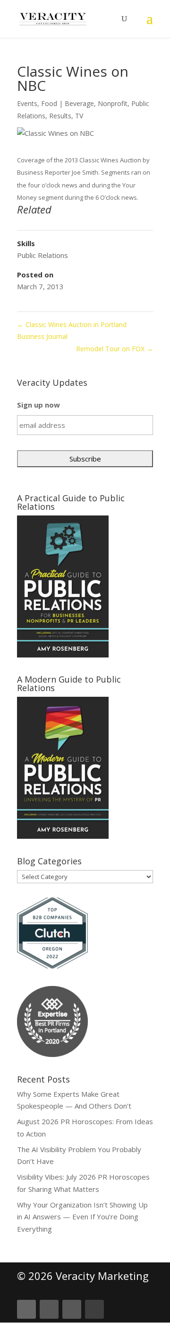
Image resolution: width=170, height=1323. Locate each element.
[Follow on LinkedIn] (26, 1309)
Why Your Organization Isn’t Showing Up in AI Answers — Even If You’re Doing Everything (82, 1217)
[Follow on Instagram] (71, 1309)
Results (60, 115)
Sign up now (38, 404)
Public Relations (42, 255)
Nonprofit (113, 103)
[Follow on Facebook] (49, 1309)
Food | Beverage (67, 103)
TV (79, 115)
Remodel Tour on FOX (114, 348)
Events (27, 103)
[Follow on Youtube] (94, 1309)
